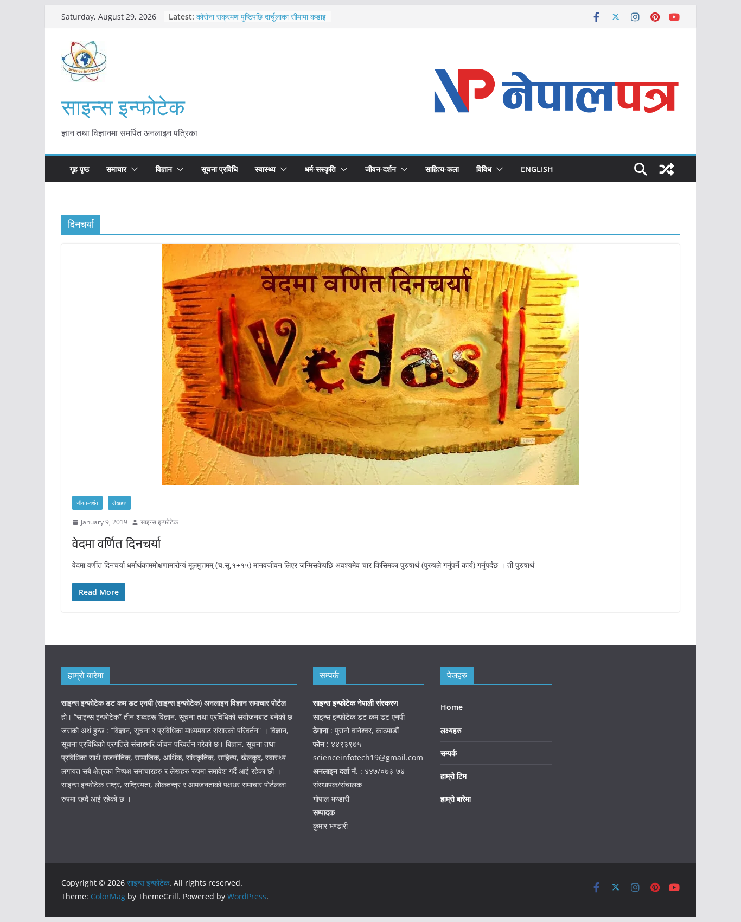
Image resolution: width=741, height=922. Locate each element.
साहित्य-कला (442, 169)
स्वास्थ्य (265, 169)
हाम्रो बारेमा (455, 798)
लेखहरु (119, 503)
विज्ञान (164, 169)
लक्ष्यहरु (451, 730)
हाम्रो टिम (453, 776)
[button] (132, 169)
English (537, 169)
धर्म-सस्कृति (320, 169)
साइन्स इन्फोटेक (123, 106)
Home (451, 707)
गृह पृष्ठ (79, 169)
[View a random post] (667, 169)
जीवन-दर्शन (380, 169)
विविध (483, 169)
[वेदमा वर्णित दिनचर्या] (370, 364)
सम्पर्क (448, 753)
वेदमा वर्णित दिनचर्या (116, 543)
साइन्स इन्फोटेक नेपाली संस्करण (356, 702)
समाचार (116, 169)
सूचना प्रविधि (219, 169)
